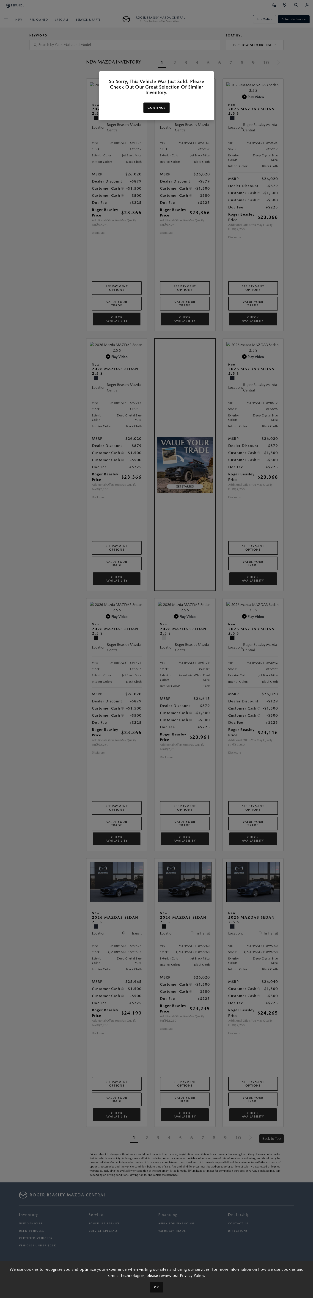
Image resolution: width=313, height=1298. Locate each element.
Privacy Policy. (192, 1275)
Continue (156, 107)
